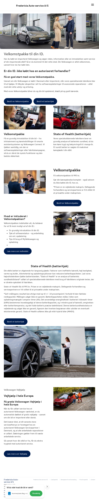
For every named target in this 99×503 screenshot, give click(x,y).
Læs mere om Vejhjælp (17, 454)
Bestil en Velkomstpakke (18, 101)
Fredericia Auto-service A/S (32, 5)
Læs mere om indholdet (17, 251)
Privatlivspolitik (83, 479)
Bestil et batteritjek (45, 101)
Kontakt (93, 479)
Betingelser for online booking (68, 479)
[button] (24, 491)
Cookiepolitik (54, 479)
